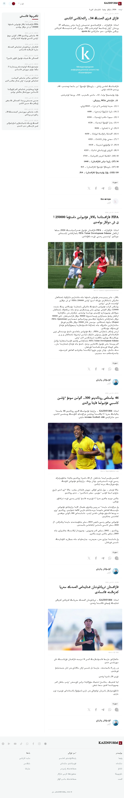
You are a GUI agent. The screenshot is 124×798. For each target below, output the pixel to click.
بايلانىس (27, 764)
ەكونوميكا (118, 774)
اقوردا (91, 10)
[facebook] (33, 744)
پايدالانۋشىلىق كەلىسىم (67, 758)
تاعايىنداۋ (98, 10)
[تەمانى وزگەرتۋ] (12, 4)
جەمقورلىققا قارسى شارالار (67, 774)
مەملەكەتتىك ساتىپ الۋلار (66, 779)
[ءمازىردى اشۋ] (4, 3)
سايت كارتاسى (24, 758)
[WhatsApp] (110, 189)
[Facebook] (96, 189)
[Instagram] (117, 189)
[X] (89, 189)
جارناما (27, 769)
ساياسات (119, 764)
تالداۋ (120, 769)
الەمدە (120, 779)
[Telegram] (103, 189)
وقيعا (104, 10)
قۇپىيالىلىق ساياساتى (68, 764)
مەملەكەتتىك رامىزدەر (68, 769)
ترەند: (120, 10)
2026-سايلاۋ (111, 10)
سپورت (115, 182)
